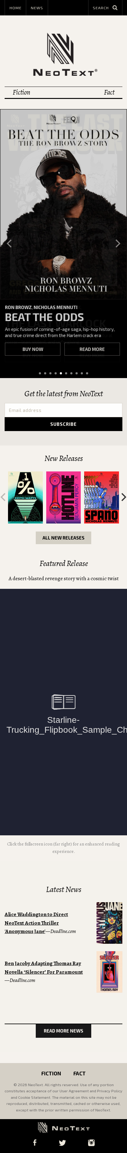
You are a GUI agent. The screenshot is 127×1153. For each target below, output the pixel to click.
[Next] (117, 243)
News (37, 7)
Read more (92, 349)
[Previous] (10, 243)
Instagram (91, 1142)
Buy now (33, 349)
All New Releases (63, 537)
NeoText (63, 54)
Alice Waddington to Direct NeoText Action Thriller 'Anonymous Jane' (36, 923)
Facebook (34, 1142)
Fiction (21, 92)
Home (16, 7)
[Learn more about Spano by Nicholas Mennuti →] (101, 497)
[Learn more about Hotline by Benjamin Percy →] (63, 497)
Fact (109, 92)
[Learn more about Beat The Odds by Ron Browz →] (63, 204)
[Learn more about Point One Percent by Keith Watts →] (25, 497)
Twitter (63, 1142)
